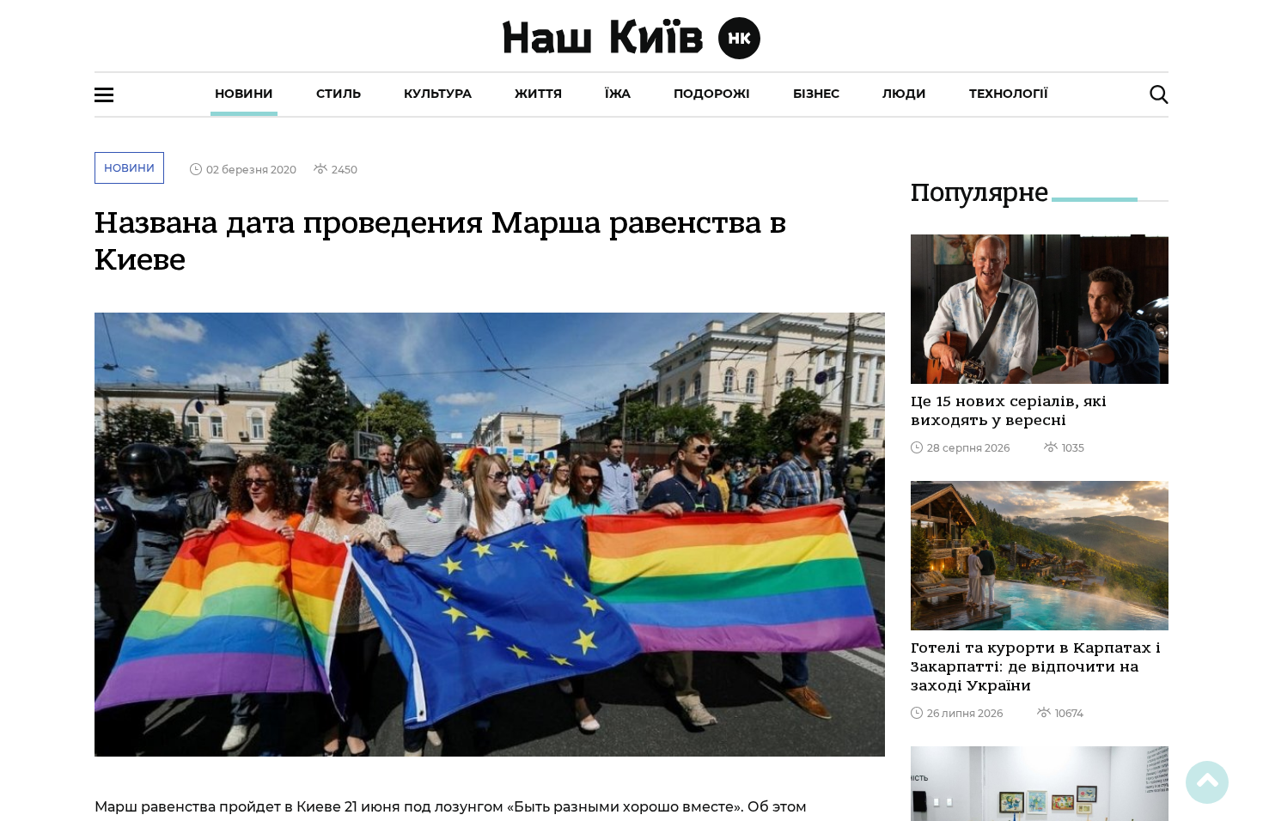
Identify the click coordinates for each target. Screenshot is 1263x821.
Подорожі (712, 93)
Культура (438, 93)
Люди (904, 93)
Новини (244, 93)
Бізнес (816, 93)
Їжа (618, 93)
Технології (1008, 93)
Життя (538, 93)
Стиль (338, 93)
